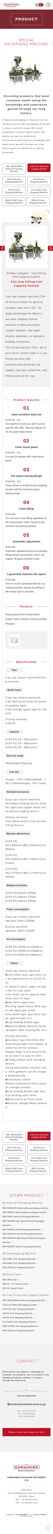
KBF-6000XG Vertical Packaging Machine (22, 1247)
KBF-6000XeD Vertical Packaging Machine (22, 1234)
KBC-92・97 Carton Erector (15, 1284)
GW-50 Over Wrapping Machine (17, 1318)
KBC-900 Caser (10, 1280)
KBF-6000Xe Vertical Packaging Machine (22, 1229)
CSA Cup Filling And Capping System (20, 1305)
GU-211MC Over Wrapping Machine (19, 1322)
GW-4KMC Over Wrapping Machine (19, 1263)
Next (50, 248)
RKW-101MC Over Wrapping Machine (20, 1326)
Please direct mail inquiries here (26, 1432)
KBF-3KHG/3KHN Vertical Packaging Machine (24, 1300)
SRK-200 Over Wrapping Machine (18, 1330)
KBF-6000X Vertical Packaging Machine (21, 1217)
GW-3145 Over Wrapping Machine (19, 1309)
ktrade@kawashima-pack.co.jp (28, 1404)
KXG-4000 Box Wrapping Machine (18, 1267)
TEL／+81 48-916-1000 (26, 1414)
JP (37, 5)
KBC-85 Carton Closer (13, 1288)
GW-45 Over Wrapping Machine (17, 1313)
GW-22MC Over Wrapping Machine (19, 1259)
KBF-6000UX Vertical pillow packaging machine (25, 1212)
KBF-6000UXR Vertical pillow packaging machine (25, 1208)
